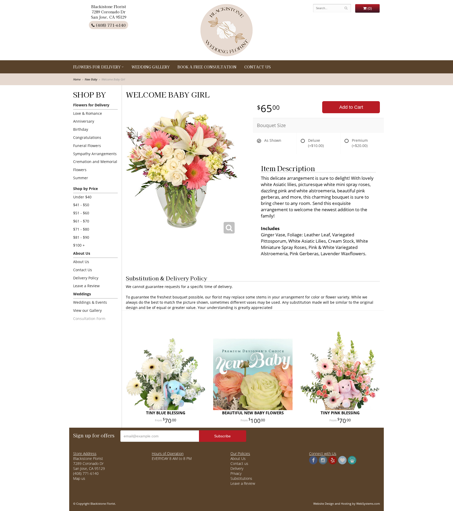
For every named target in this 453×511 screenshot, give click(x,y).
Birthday (80, 129)
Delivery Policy (85, 277)
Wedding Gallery (151, 66)
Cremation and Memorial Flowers (95, 165)
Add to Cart (351, 107)
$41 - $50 (81, 204)
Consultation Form (89, 318)
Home (76, 79)
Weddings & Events (90, 302)
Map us (79, 478)
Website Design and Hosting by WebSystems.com (346, 503)
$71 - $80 (81, 229)
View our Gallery (87, 310)
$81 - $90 (81, 237)
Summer (80, 177)
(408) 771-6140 (110, 25)
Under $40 (82, 196)
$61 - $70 (81, 221)
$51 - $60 (81, 212)
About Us (81, 261)
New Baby (91, 79)
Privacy (235, 473)
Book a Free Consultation (206, 66)
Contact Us (257, 66)
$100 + (79, 245)
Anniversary (83, 121)
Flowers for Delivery (97, 66)
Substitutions (241, 478)
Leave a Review (86, 285)
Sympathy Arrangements (95, 153)
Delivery (236, 468)
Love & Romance (87, 113)
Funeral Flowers (87, 145)
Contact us (239, 463)
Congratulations (87, 137)
